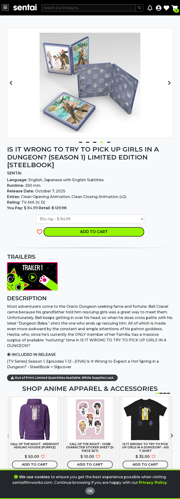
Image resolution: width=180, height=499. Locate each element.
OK (90, 491)
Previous (10, 83)
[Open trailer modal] (32, 276)
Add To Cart (35, 464)
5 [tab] (108, 141)
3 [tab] (94, 141)
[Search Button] (139, 7)
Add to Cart (94, 232)
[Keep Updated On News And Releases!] (150, 7)
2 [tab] (87, 141)
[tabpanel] (90, 83)
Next (169, 83)
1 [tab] (80, 141)
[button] (158, 7)
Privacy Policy (153, 482)
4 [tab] (101, 141)
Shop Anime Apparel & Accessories (90, 389)
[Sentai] (25, 8)
